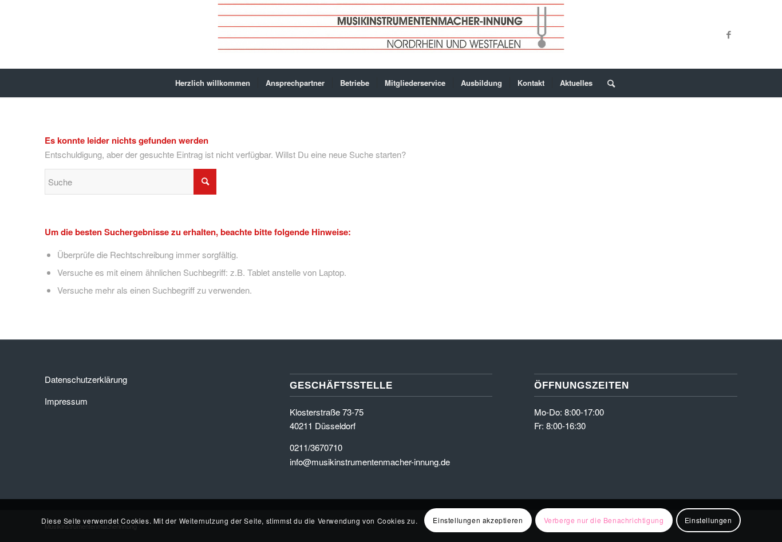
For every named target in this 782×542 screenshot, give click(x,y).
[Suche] (607, 83)
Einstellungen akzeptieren (478, 520)
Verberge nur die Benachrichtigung (604, 520)
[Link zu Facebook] (728, 34)
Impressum (66, 401)
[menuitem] (213, 83)
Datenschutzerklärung (86, 379)
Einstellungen (708, 520)
